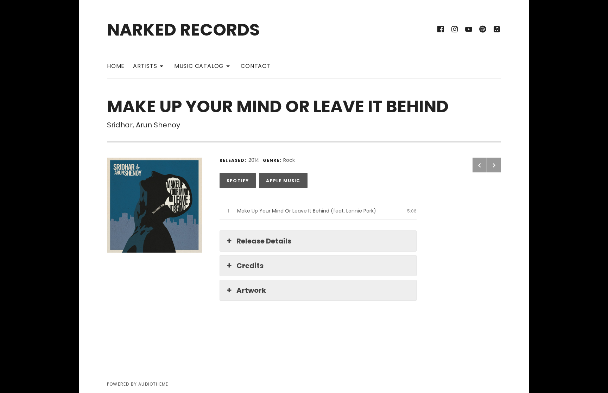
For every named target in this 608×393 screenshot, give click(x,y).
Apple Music (283, 181)
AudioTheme (153, 384)
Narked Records (183, 30)
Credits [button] (250, 266)
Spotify (238, 181)
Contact (256, 66)
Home (116, 66)
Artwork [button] (251, 290)
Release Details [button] (263, 241)
